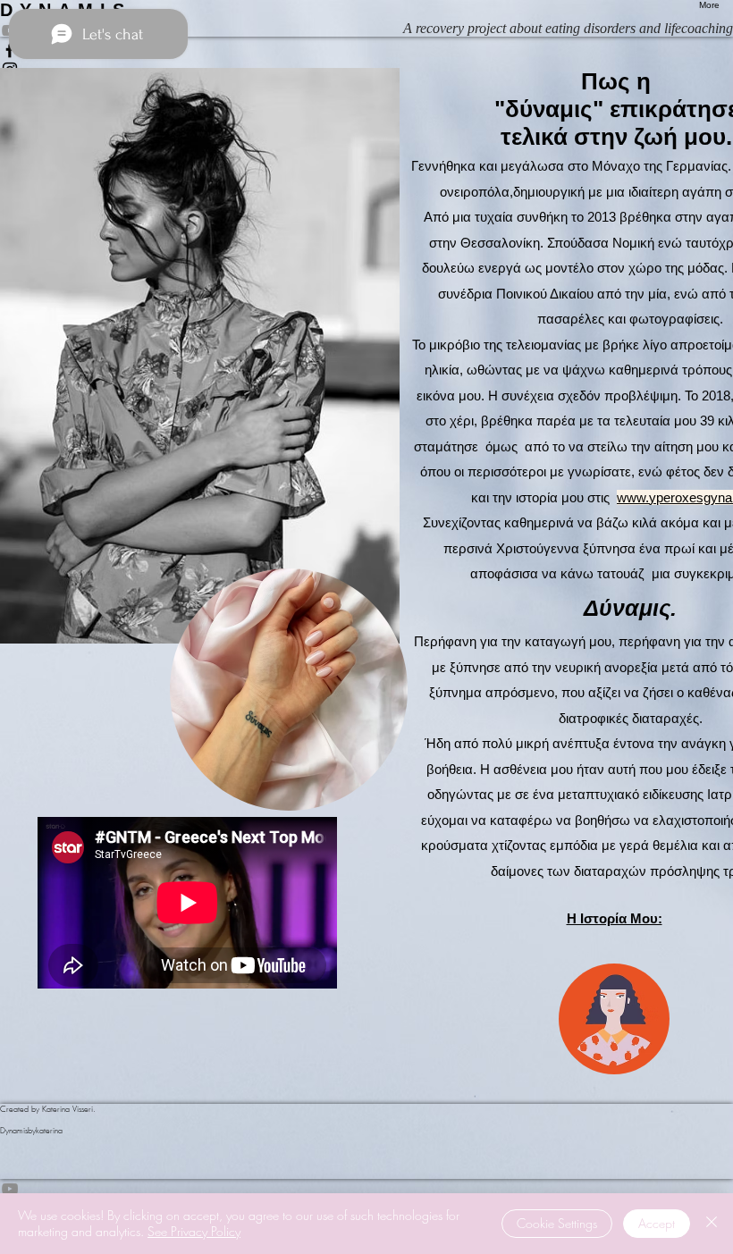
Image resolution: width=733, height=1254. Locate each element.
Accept (656, 1223)
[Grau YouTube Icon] (366, 1189)
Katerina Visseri (67, 1109)
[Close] (711, 1224)
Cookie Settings (557, 1223)
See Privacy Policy (193, 1231)
